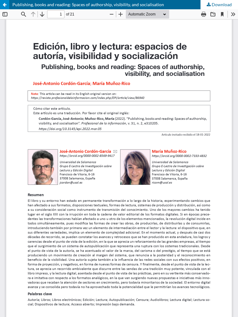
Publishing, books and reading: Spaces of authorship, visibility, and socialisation (88, 4)
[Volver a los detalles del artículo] (4, 4)
